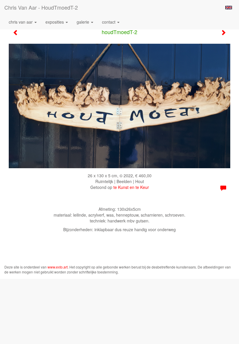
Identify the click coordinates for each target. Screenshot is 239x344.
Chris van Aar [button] (21, 22)
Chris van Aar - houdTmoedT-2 (41, 7)
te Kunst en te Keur (131, 187)
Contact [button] (109, 22)
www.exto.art (58, 266)
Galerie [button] (83, 22)
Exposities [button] (55, 22)
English (228, 7)
